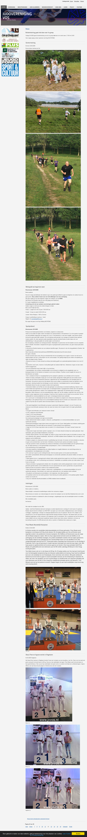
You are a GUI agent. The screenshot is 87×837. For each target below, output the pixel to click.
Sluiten (78, 834)
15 (57, 826)
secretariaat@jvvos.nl (37, 319)
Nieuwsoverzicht (47, 7)
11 (45, 826)
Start (26, 826)
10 (42, 826)
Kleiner (82, 1)
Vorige (30, 826)
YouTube (79, 7)
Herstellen (76, 1)
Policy (72, 7)
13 (51, 826)
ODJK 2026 (58, 7)
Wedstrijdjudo (22, 7)
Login (65, 7)
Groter (71, 1)
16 (60, 826)
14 (54, 826)
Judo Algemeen (34, 7)
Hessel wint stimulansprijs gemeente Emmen (38, 818)
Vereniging (11, 7)
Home (3, 7)
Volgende (65, 826)
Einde (70, 826)
